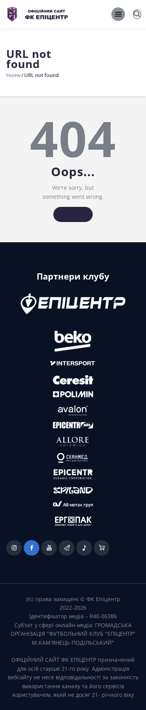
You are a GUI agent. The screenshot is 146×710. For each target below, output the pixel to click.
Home (13, 75)
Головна (73, 214)
